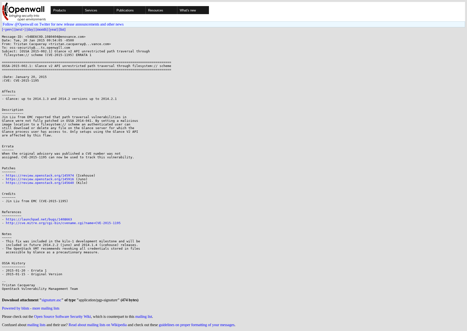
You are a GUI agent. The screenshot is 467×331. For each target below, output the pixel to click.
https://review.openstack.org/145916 (40, 179)
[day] (31, 29)
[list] (62, 29)
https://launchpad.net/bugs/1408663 (39, 219)
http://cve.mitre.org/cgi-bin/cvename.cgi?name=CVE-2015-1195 (63, 223)
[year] (53, 29)
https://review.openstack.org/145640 (40, 183)
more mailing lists (45, 308)
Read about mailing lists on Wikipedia (98, 325)
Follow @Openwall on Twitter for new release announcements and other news (63, 24)
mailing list (143, 316)
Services (91, 10)
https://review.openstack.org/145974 (40, 175)
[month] (42, 29)
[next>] (20, 29)
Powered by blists (15, 308)
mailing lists (36, 325)
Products (59, 10)
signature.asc (51, 300)
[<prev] (7, 29)
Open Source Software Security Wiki (62, 316)
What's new (188, 10)
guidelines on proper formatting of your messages (196, 325)
